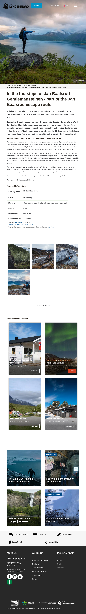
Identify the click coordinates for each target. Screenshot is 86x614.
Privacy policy (37, 575)
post (8, 569)
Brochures (35, 564)
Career (34, 579)
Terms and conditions (39, 571)
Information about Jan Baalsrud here (20, 225)
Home (8, 85)
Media (59, 564)
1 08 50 (20, 571)
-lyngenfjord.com (19, 569)
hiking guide (18, 222)
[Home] (16, 6)
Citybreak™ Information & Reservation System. (45, 608)
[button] (19, 256)
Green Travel (17, 542)
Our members (67, 534)
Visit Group (22, 608)
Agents (59, 560)
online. (51, 227)
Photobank (60, 568)
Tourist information (21, 534)
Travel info (42, 534)
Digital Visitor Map (38, 568)
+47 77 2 (15, 571)
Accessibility (53, 542)
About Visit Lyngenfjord (40, 560)
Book (72, 371)
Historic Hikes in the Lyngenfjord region (24, 85)
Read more (34, 371)
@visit (12, 569)
